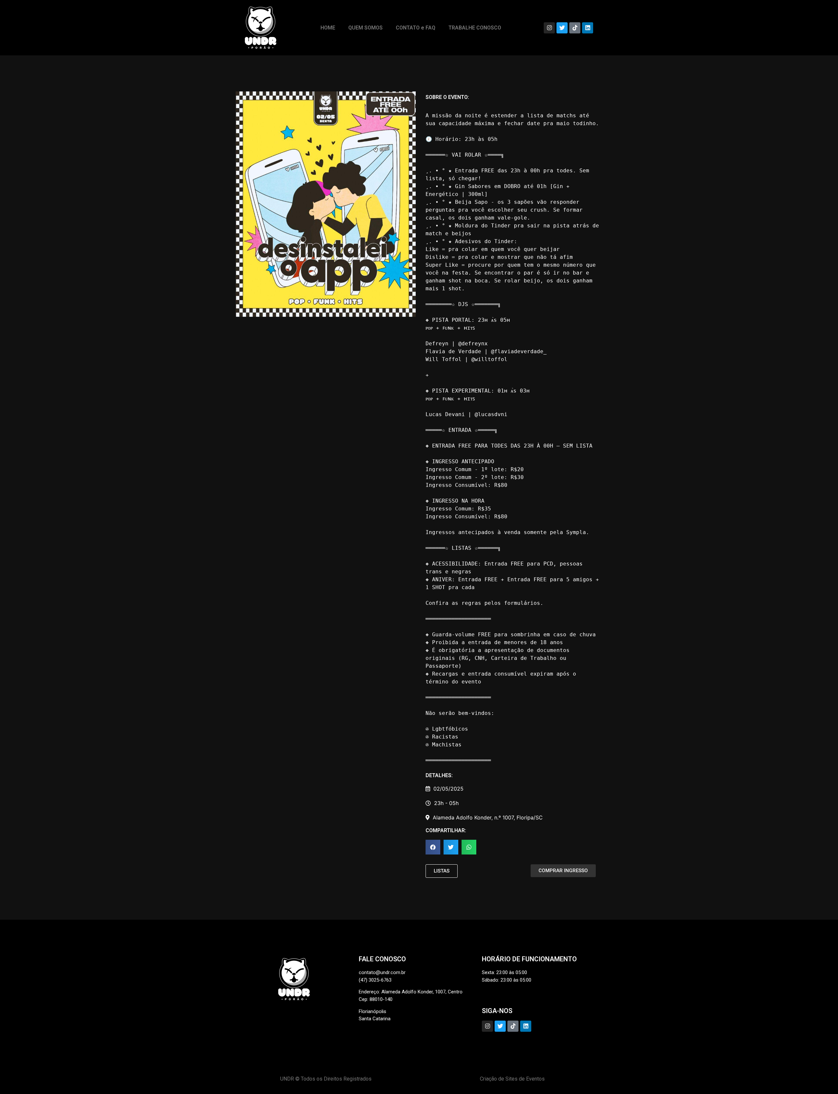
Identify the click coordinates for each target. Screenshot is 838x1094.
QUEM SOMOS (365, 28)
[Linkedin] (587, 27)
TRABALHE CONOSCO (474, 28)
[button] (433, 847)
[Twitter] (562, 27)
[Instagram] (549, 27)
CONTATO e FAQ (415, 28)
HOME (327, 28)
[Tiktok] (574, 27)
